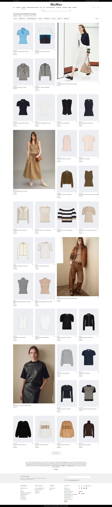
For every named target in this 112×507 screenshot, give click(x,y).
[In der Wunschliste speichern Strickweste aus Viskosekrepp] (76, 122)
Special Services (23, 497)
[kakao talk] (81, 488)
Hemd (57, 465)
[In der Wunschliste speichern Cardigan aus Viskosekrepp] (98, 157)
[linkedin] (86, 488)
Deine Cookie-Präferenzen (68, 491)
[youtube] (86, 485)
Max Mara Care (37, 492)
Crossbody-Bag (70, 465)
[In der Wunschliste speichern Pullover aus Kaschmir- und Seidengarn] (54, 229)
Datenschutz (66, 488)
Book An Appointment (38, 489)
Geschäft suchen (52, 488)
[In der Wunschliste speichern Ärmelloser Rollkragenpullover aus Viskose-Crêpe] (32, 300)
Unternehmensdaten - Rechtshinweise (70, 494)
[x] (84, 485)
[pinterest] (91, 485)
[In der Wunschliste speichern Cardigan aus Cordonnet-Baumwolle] (54, 86)
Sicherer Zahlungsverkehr (68, 499)
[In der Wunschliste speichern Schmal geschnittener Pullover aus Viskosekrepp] (98, 82)
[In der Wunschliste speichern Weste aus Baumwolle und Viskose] (98, 122)
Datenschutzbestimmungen (73, 480)
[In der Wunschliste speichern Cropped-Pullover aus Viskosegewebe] (76, 229)
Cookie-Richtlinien (67, 489)
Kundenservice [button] (23, 1)
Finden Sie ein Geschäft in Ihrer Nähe (93, 0)
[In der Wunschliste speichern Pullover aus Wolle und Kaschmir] (32, 443)
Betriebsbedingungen (67, 492)
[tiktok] (88, 485)
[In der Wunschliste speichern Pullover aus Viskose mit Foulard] (32, 86)
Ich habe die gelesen (72, 480)
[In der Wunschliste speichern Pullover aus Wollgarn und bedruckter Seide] (98, 407)
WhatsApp (37, 491)
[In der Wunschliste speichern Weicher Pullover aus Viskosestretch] (54, 50)
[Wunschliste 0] (95, 7)
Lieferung (22, 491)
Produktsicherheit (23, 499)
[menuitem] (14, 7)
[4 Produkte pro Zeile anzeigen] (98, 18)
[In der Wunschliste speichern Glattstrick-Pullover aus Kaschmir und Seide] (98, 229)
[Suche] (70, 10)
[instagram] (79, 485)
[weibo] (79, 488)
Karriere (51, 489)
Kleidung (19, 15)
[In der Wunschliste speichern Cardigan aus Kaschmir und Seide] (32, 229)
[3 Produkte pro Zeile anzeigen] (96, 18)
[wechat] (84, 488)
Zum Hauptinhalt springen (5, 0)
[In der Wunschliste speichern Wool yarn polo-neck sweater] (98, 443)
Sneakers (63, 465)
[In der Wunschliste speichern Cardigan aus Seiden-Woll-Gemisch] (32, 264)
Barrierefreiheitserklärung (68, 495)
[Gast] (93, 7)
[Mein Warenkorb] (98, 7)
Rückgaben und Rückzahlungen (25, 492)
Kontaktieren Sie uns (23, 488)
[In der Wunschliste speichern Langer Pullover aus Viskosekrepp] (54, 336)
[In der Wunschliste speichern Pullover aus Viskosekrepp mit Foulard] (32, 50)
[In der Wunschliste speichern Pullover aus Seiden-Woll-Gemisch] (54, 264)
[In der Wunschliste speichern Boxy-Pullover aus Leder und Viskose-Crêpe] (54, 404)
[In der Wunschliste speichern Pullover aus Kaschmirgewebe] (76, 372)
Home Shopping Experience (39, 488)
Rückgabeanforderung (24, 494)
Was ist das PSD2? (67, 497)
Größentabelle (22, 495)
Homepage (15, 15)
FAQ (21, 489)
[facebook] (81, 485)
